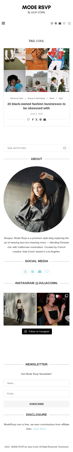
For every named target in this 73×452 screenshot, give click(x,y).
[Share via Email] (44, 119)
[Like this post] (28, 119)
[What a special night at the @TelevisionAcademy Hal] (53, 309)
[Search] (69, 23)
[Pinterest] (56, 23)
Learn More (39, 428)
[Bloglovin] (64, 23)
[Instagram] (52, 23)
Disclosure (63, 447)
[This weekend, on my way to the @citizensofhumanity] (20, 309)
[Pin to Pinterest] (41, 119)
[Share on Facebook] (32, 119)
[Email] (60, 23)
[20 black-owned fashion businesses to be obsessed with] (36, 70)
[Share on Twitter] (36, 119)
